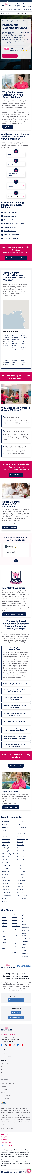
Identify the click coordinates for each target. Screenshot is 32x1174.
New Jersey (15, 946)
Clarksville (6, 339)
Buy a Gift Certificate (10, 527)
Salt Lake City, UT (22, 871)
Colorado (4, 926)
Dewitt (13, 341)
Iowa (3, 954)
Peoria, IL (19, 848)
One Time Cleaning (13, 164)
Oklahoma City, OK (22, 839)
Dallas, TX (4, 860)
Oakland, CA (20, 836)
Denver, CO (5, 863)
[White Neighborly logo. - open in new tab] (5, 1)
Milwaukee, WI (21, 824)
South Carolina (24, 934)
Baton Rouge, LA (6, 836)
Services (4, 1049)
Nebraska (14, 941)
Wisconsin (25, 956)
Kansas (14, 914)
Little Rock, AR (6, 892)
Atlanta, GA (5, 827)
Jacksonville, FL (6, 880)
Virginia (24, 950)
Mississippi (15, 935)
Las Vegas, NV (6, 886)
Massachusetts (16, 926)
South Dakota (26, 938)
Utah (23, 947)
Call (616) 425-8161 (13, 196)
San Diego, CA (21, 877)
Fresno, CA (5, 868)
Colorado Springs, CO (8, 854)
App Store (17, 1012)
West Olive (23, 362)
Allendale (14, 333)
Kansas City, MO (6, 883)
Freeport (6, 345)
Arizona (4, 917)
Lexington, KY (6, 889)
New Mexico (15, 949)
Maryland (14, 923)
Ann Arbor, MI (5, 824)
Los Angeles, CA (6, 895)
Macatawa (6, 356)
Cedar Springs (24, 337)
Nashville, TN (21, 830)
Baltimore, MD (6, 833)
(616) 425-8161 (9, 1035)
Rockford (6, 360)
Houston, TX (5, 871)
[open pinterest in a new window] (22, 1046)
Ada (5, 333)
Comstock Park (15, 339)
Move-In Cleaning (10, 227)
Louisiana (14, 920)
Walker (13, 362)
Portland (23, 358)
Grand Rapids (24, 347)
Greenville (14, 349)
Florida (4, 939)
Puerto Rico (25, 930)
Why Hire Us (4, 1064)
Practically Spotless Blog (8, 1083)
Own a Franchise (5, 1075)
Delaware (4, 932)
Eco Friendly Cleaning (11, 238)
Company (4, 1060)
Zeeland (22, 364)
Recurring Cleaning (13, 154)
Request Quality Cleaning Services (16, 258)
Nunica (5, 358)
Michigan (13, 13)
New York (15, 952)
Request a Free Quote (10, 56)
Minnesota (15, 932)
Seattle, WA (20, 886)
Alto (22, 333)
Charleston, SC (6, 839)
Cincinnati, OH (6, 848)
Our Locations (5, 1089)
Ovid (13, 358)
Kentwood (6, 354)
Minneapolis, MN (21, 827)
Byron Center (24, 335)
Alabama (4, 914)
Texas (24, 944)
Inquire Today (8, 127)
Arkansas (4, 920)
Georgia (4, 942)
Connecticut (5, 929)
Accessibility (4, 1139)
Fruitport (14, 345)
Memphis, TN (5, 898)
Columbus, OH (6, 857)
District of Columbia (4, 935)
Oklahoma (25, 921)
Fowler (22, 343)
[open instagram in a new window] (14, 1046)
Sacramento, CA (21, 863)
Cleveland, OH (6, 851)
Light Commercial (6, 1056)
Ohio (23, 919)
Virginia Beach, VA (22, 895)
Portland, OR (20, 854)
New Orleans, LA (22, 833)
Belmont (14, 335)
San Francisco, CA (22, 880)
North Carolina (24, 915)
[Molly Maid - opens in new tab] (8, 967)
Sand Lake (14, 360)
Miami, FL (20, 821)
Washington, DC (21, 898)
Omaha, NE (20, 842)
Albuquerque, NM (7, 821)
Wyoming (14, 364)
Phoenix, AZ (20, 851)
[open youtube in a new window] (10, 1046)
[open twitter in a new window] (6, 1046)
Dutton (22, 341)
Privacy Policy (4, 1137)
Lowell (22, 354)
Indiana (4, 951)
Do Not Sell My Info (6, 1142)
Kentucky (14, 917)
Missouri (14, 938)
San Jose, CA (21, 883)
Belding (6, 335)
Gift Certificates (5, 1098)
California (4, 923)
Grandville (6, 349)
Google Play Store (17, 1017)
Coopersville (7, 341)
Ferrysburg (14, 343)
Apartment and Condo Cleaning (14, 185)
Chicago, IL (5, 845)
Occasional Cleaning (10, 220)
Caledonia (6, 337)
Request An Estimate (16, 475)
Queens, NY (20, 857)
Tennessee (25, 941)
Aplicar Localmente (6, 1073)
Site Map (3, 1092)
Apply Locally (5, 1070)
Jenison (22, 351)
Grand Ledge (15, 347)
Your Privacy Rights (8, 1145)
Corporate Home (6, 1095)
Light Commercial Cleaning (13, 174)
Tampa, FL (20, 889)
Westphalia (6, 364)
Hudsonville (6, 351)
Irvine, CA (4, 877)
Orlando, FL (20, 845)
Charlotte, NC (6, 842)
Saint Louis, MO (21, 866)
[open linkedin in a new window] (18, 1046)
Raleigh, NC (20, 860)
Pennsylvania (26, 927)
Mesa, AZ (4, 901)
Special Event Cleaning (11, 234)
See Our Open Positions (10, 807)
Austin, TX (4, 830)
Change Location (26, 9)
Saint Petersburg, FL (23, 868)
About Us (3, 1067)
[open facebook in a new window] (2, 1046)
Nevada (14, 944)
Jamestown (14, 351)
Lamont (13, 354)
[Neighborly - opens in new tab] (24, 967)
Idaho (3, 945)
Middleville (23, 356)
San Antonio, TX (21, 874)
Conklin (22, 339)
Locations (7, 13)
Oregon (24, 924)
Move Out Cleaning (10, 231)
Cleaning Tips (5, 1086)
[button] (11, 9)
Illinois (3, 948)
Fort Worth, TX (6, 866)
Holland (22, 349)
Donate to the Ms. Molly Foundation (14, 614)
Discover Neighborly (15, 1000)
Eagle (5, 343)
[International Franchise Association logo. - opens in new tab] (3, 1103)
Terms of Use (4, 1134)
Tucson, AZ (20, 892)
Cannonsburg (15, 337)
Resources (4, 1080)
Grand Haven (7, 347)
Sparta (22, 360)
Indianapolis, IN (6, 874)
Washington (25, 953)
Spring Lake (6, 362)
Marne (13, 356)
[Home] (2, 13)
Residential (4, 1053)
